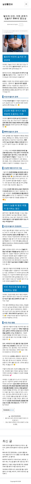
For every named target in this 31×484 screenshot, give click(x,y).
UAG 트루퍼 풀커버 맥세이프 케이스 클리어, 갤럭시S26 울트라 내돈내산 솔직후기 (15, 447)
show (11, 410)
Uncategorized (16, 416)
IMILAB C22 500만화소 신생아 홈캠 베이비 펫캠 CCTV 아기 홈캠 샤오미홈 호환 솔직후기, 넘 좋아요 (15, 454)
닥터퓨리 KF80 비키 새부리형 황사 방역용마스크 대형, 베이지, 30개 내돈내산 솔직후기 (15, 471)
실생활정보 (7, 4)
